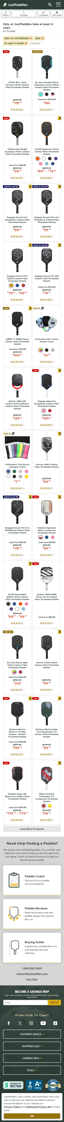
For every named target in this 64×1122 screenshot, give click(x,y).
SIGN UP (54, 1002)
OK (32, 1116)
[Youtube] (43, 1023)
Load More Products (32, 829)
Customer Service (30, 1034)
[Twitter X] (20, 1023)
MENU (59, 5)
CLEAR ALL (35, 43)
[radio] (41, 94)
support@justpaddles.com (32, 973)
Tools (30, 1070)
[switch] (57, 13)
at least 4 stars (14, 43)
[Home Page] (15, 4)
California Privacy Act (39, 1107)
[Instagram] (31, 1023)
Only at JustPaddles (16, 38)
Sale (37, 38)
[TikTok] (55, 1023)
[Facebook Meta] (9, 1023)
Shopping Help (31, 1046)
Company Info (30, 1058)
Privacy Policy (12, 1107)
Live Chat (32, 979)
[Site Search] (49, 4)
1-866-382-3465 (32, 968)
